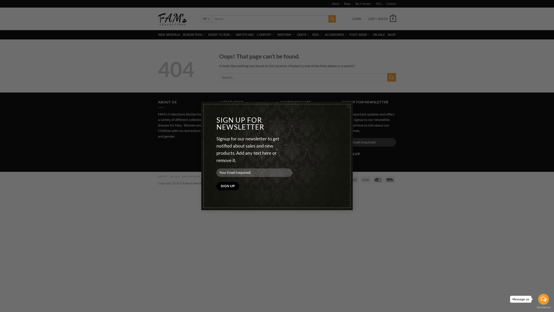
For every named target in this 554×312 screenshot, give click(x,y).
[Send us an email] (177, 147)
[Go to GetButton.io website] (544, 307)
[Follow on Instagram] (169, 147)
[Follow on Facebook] (162, 147)
